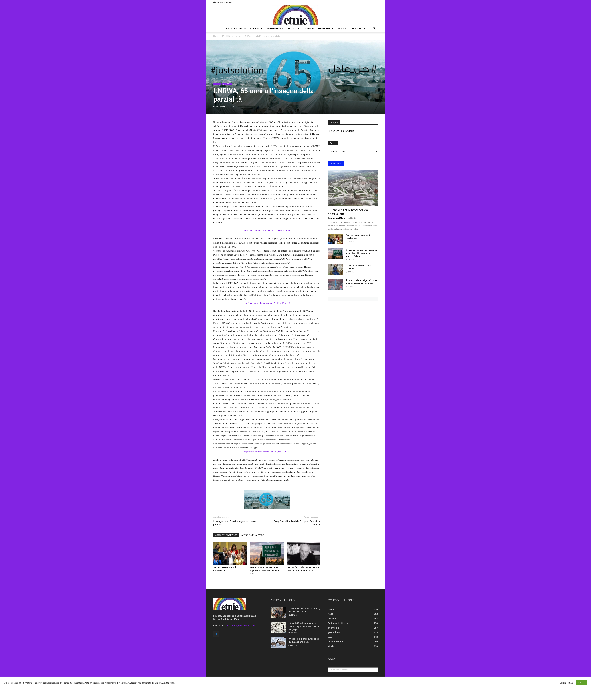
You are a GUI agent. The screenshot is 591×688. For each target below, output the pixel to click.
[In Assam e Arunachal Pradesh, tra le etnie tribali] (278, 612)
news (341, 28)
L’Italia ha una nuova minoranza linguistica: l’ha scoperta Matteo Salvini (265, 570)
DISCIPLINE (226, 36)
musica (292, 28)
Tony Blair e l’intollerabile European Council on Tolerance (297, 523)
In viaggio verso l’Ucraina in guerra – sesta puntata (234, 523)
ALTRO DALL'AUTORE (252, 535)
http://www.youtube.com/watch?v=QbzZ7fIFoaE (267, 451)
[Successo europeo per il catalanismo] (230, 553)
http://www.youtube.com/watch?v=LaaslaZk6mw (266, 230)
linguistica (274, 28)
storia (307, 28)
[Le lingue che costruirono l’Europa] (335, 269)
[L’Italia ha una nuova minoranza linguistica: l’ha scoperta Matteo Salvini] (267, 553)
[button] (374, 28)
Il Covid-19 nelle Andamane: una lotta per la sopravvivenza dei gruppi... (303, 626)
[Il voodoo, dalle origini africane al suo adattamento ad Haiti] (335, 284)
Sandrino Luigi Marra (336, 218)
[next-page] (220, 580)
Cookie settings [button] (567, 682)
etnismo (255, 28)
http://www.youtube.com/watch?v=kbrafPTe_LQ (267, 302)
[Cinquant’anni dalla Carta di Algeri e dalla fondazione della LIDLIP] (303, 553)
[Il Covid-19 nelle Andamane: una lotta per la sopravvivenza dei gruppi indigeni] (278, 627)
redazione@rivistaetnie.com (240, 625)
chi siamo (356, 28)
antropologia (234, 28)
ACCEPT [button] (581, 682)
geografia (324, 28)
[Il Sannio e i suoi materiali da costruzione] (353, 188)
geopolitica (227, 84)
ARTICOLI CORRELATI (226, 535)
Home (216, 36)
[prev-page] (215, 580)
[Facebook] (216, 634)
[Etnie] (295, 15)
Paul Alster (220, 107)
